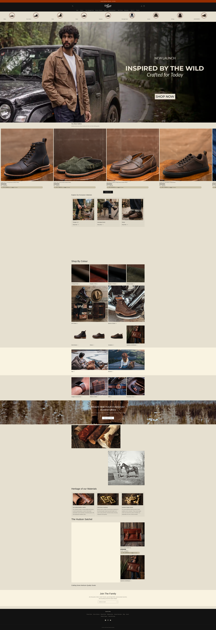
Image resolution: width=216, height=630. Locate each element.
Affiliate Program (104, 616)
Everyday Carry (130, 396)
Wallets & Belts (93, 396)
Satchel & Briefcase (131, 345)
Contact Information (118, 614)
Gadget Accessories (76, 396)
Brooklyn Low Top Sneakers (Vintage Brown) (167, 182)
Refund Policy (103, 614)
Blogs (124, 614)
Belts (109, 396)
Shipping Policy (110, 614)
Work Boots (74, 345)
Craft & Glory (106, 627)
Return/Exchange (111, 616)
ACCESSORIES (197, 19)
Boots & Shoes (111, 323)
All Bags (172, 19)
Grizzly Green (130, 283)
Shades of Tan (93, 283)
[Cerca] (72, 6)
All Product (74, 323)
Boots (53, 19)
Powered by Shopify (111, 627)
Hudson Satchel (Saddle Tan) (125, 547)
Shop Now (75, 224)
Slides (5, 19)
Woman (110, 371)
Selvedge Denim (125, 19)
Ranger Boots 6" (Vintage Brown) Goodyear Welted (10, 182)
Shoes (77, 19)
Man (72, 371)
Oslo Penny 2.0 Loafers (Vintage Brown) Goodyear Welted (117, 182)
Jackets (148, 19)
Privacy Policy (89, 614)
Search (127, 614)
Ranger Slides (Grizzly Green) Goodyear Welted (62, 182)
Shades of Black (112, 283)
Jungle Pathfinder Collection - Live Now (108, 1)
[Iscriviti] (117, 602)
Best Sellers (28, 19)
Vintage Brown (74, 283)
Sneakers (101, 19)
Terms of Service (96, 614)
